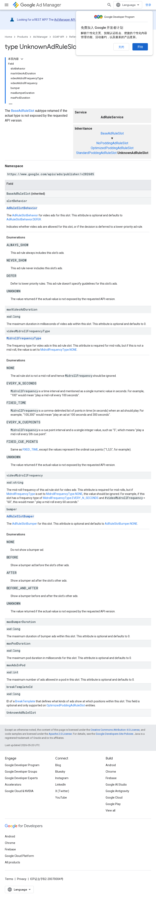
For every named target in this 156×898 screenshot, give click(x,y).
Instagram (61, 778)
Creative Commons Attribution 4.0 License (115, 729)
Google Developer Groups (21, 771)
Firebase (111, 778)
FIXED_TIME (30, 449)
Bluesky (60, 771)
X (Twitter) (62, 791)
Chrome (111, 771)
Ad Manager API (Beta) (69, 19)
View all (110, 810)
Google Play (113, 804)
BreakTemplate (25, 701)
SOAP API (58, 36)
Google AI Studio (116, 784)
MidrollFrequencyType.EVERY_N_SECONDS (71, 498)
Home (8, 36)
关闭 (121, 47)
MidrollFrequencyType (23, 338)
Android (111, 765)
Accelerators (13, 784)
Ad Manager (48, 5)
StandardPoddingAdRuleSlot (96, 153)
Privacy (21, 879)
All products (12, 862)
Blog (58, 765)
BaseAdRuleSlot (112, 133)
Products (22, 36)
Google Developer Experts (21, 778)
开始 (140, 47)
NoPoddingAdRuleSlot (112, 143)
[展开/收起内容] (22, 59)
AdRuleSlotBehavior (21, 208)
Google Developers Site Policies (114, 733)
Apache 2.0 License (60, 733)
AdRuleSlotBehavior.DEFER (23, 219)
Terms (9, 879)
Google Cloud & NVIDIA (19, 791)
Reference (75, 36)
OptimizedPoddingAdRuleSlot (112, 148)
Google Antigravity (117, 791)
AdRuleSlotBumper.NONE (121, 523)
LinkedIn (60, 784)
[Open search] (109, 4)
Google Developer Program (22, 765)
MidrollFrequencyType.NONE (58, 349)
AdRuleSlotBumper (20, 516)
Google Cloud (114, 797)
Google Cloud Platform (19, 855)
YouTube (61, 797)
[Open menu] (6, 5)
